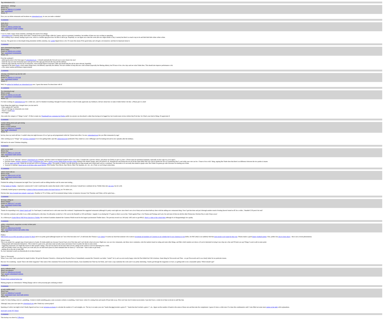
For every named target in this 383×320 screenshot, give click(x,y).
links (19, 177)
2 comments (4, 70)
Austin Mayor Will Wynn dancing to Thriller (26, 217)
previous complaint (29, 139)
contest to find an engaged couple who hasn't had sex (43, 189)
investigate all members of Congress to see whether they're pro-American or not (160, 237)
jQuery (17, 65)
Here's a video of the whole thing (155, 217)
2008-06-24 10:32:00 (14, 272)
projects (15, 79)
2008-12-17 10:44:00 (14, 128)
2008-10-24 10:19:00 (14, 228)
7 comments (4, 265)
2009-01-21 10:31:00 (14, 77)
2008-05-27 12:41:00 (14, 293)
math (14, 154)
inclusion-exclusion (50, 307)
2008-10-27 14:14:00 (14, 203)
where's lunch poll (25, 210)
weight (15, 28)
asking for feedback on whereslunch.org (19, 84)
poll (19, 230)
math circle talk (14, 163)
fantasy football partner (259, 237)
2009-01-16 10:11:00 (14, 95)
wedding (20, 28)
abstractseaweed (62, 139)
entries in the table (272, 307)
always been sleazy (284, 237)
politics (23, 230)
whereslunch (9, 11)
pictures (7, 274)
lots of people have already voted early (22, 193)
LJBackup (20, 317)
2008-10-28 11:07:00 (14, 175)
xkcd (18, 295)
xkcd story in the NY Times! (10, 311)
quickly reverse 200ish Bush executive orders (62, 161)
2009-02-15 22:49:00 (14, 9)
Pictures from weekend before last (11, 279)
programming (17, 53)
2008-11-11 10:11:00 (13, 153)
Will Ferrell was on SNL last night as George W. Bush (18, 237)
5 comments (4, 44)
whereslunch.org (37, 16)
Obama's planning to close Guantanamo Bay (30, 161)
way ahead (101, 237)
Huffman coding (46, 163)
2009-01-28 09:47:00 (14, 27)
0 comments (4, 20)
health (6, 130)
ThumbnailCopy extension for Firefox (53, 116)
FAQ (13, 111)
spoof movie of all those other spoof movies (32, 165)
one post (111, 186)
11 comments (5, 88)
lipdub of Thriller (10, 186)
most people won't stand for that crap (225, 237)
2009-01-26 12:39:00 (14, 51)
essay (14, 295)
